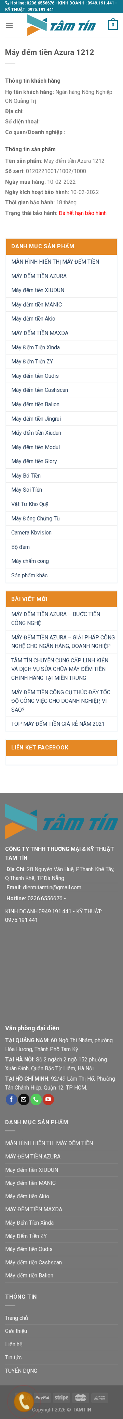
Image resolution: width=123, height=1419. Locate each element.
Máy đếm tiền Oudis (35, 376)
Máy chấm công (30, 561)
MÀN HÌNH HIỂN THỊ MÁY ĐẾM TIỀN (55, 261)
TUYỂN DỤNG (21, 1371)
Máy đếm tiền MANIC (36, 304)
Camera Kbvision (31, 532)
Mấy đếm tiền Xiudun (36, 433)
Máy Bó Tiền (26, 475)
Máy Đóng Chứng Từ (35, 518)
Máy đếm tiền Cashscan (39, 390)
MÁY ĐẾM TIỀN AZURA (39, 276)
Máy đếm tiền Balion (35, 404)
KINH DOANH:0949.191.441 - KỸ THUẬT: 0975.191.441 (53, 916)
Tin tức (13, 1357)
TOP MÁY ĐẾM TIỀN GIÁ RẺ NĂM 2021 (58, 724)
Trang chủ (16, 1318)
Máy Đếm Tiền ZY (32, 361)
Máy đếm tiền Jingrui (36, 419)
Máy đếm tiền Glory (34, 461)
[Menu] (9, 25)
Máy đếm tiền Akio (33, 318)
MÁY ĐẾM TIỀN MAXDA (39, 333)
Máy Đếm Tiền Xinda (35, 347)
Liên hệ (13, 1344)
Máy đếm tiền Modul (35, 447)
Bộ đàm (20, 547)
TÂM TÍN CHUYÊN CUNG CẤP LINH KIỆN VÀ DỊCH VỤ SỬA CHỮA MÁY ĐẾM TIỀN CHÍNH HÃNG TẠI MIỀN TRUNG (59, 669)
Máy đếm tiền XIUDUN (37, 290)
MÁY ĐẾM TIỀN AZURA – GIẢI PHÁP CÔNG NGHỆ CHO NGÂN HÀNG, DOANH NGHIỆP (63, 642)
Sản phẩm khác (29, 575)
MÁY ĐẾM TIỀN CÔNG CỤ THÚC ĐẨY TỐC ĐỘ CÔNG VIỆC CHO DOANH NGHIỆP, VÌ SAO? (60, 701)
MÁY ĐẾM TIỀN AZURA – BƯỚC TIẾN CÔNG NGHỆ (55, 618)
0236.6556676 (40, 3)
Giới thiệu (16, 1331)
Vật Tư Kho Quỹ (30, 504)
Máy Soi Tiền (26, 489)
